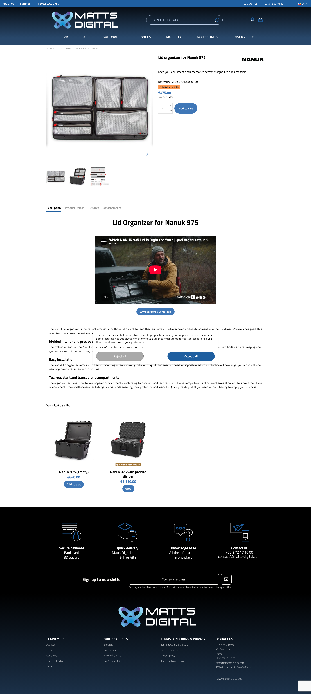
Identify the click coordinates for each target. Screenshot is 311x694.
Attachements (112, 208)
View (128, 489)
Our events (52, 655)
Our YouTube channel (56, 661)
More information (107, 347)
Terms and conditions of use (175, 661)
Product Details (74, 208)
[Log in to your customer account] (252, 20)
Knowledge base (48, 3)
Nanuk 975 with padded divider (128, 474)
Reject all (120, 356)
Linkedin (50, 666)
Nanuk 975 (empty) (74, 472)
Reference (164, 82)
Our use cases (111, 650)
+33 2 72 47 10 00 (273, 3)
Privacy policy (168, 655)
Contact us (239, 548)
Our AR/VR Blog (112, 661)
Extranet (26, 3)
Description (53, 208)
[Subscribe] (226, 579)
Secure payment (71, 548)
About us (8, 3)
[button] (244, 37)
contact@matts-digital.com (239, 556)
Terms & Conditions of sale (174, 644)
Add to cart (186, 108)
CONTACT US (251, 3)
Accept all (191, 356)
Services (94, 208)
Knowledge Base (112, 655)
